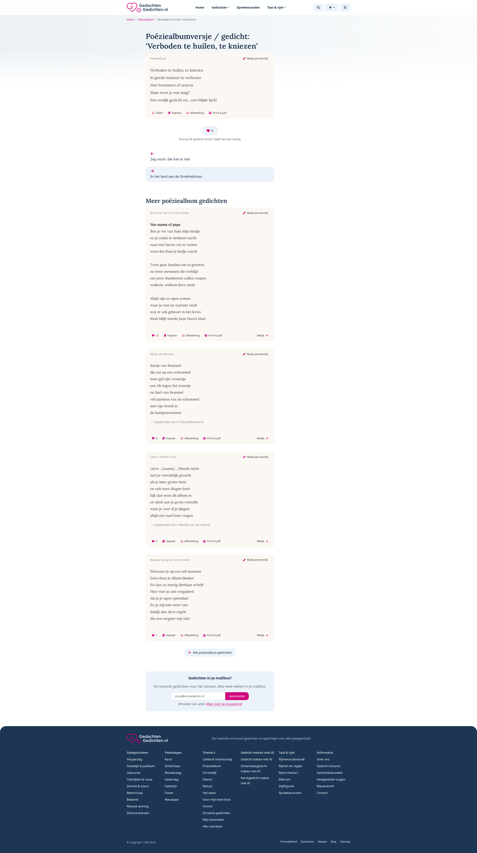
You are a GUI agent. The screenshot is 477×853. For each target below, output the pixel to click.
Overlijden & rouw (139, 779)
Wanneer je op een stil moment (169, 560)
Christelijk (210, 773)
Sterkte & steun (138, 786)
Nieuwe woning (138, 806)
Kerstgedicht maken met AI (255, 780)
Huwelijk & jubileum (141, 766)
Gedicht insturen (328, 766)
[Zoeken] (318, 7)
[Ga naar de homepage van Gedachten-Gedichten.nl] (147, 7)
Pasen (169, 793)
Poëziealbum (146, 19)
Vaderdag (172, 779)
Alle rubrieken (212, 826)
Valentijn (171, 786)
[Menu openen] (345, 7)
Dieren (207, 779)
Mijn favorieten (213, 820)
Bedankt (132, 799)
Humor (208, 806)
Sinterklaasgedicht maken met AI (254, 768)
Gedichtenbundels (330, 773)
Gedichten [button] (219, 7)
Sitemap (345, 841)
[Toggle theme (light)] (332, 7)
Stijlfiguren (286, 786)
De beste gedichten (216, 813)
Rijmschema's (288, 773)
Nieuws (322, 841)
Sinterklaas (172, 766)
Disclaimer (307, 841)
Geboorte (133, 773)
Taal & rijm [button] (275, 7)
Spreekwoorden (248, 7)
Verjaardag (134, 759)
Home (199, 7)
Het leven (209, 793)
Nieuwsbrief (325, 786)
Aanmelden (237, 696)
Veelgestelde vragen (331, 779)
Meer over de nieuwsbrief (224, 704)
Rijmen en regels (290, 766)
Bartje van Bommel (162, 354)
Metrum (284, 779)
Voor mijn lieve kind (216, 799)
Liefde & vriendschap (217, 759)
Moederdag (173, 773)
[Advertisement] (324, 87)
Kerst (168, 759)
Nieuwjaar (172, 799)
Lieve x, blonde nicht (163, 457)
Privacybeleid (288, 841)
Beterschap (135, 793)
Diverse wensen (138, 813)
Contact (322, 793)
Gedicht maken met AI (256, 759)
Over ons (323, 759)
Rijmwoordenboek (292, 759)
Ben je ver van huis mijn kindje (169, 213)
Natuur (208, 786)
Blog (333, 841)
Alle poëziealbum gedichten (212, 653)
